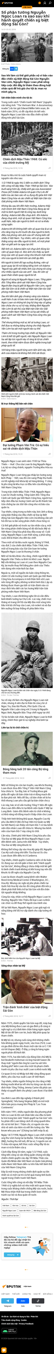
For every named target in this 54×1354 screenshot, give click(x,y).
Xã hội (23, 1205)
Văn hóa (15, 1205)
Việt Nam (5, 1205)
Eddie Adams (11, 399)
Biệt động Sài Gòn (40, 1210)
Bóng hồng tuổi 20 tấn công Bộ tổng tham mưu (25, 770)
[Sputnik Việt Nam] (7, 4)
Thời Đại (10, 961)
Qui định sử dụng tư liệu (20, 1316)
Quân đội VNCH (25, 1210)
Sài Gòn (32, 1205)
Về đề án (5, 1316)
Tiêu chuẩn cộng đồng (10, 1320)
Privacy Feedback (26, 1323)
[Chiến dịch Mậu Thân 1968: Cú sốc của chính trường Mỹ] (27, 139)
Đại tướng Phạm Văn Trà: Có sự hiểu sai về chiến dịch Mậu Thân (26, 446)
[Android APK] (9, 1331)
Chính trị (26, 1294)
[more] (49, 168)
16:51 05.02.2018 (8, 29)
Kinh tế (37, 1294)
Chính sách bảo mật (9, 1323)
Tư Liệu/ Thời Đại (13, 695)
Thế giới (16, 1294)
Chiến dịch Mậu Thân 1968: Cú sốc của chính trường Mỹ (25, 160)
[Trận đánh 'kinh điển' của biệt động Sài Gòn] (27, 987)
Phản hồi (34, 1316)
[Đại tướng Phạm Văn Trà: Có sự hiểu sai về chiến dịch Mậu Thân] (27, 425)
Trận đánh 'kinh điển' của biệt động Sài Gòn (25, 1008)
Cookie (24, 1320)
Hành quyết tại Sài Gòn (10, 1215)
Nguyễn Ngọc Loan (9, 1210)
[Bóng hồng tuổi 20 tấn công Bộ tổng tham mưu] (27, 749)
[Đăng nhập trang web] (44, 3)
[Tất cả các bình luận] (4, 1350)
